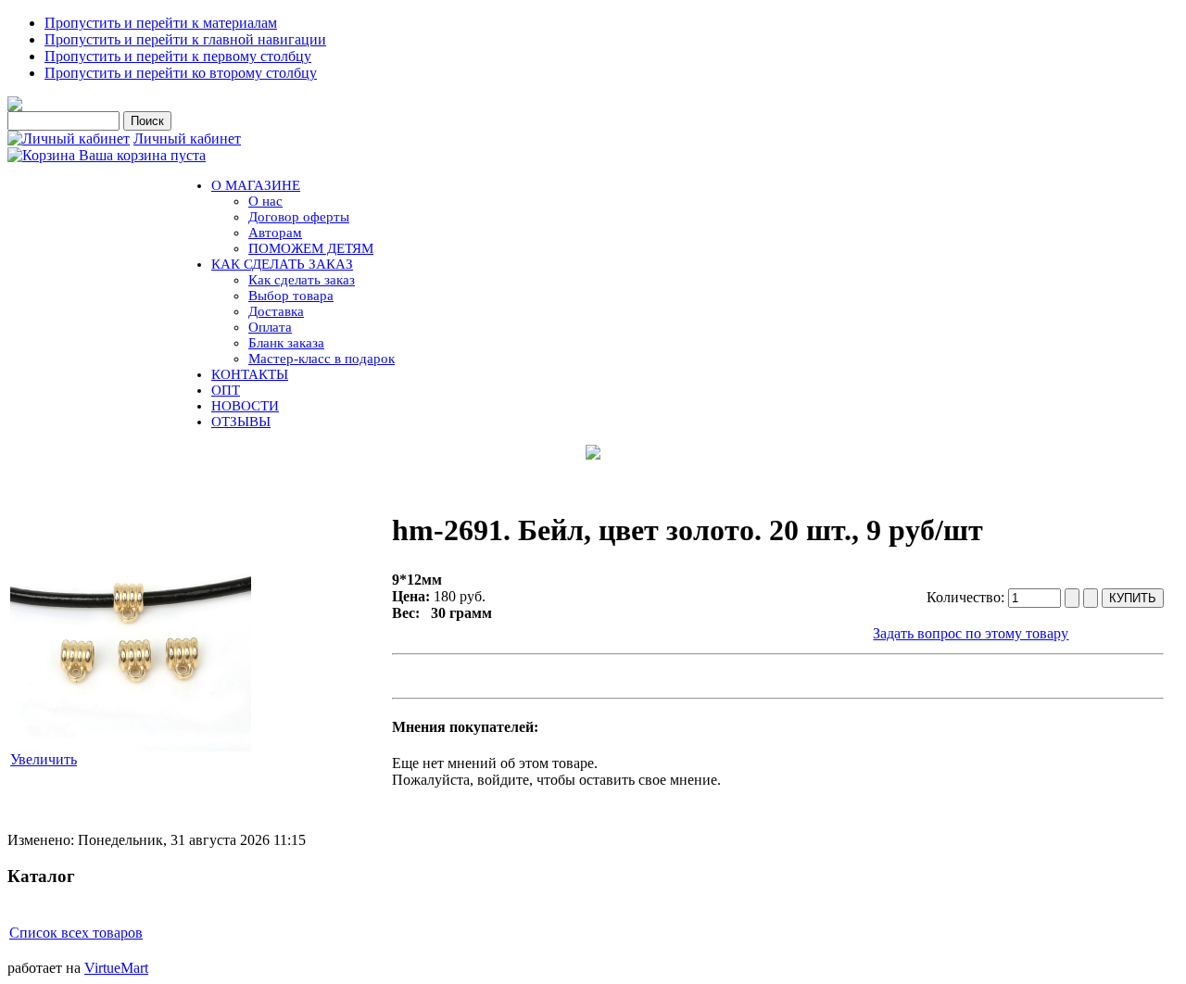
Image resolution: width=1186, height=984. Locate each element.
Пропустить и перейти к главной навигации (185, 39)
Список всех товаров (76, 932)
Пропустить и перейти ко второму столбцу (180, 73)
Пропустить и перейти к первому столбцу (177, 56)
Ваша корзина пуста (142, 155)
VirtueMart (116, 968)
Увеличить (43, 759)
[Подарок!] (593, 452)
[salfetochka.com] (14, 106)
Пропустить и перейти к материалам (160, 23)
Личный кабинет (187, 138)
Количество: (967, 597)
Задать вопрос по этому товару (970, 633)
